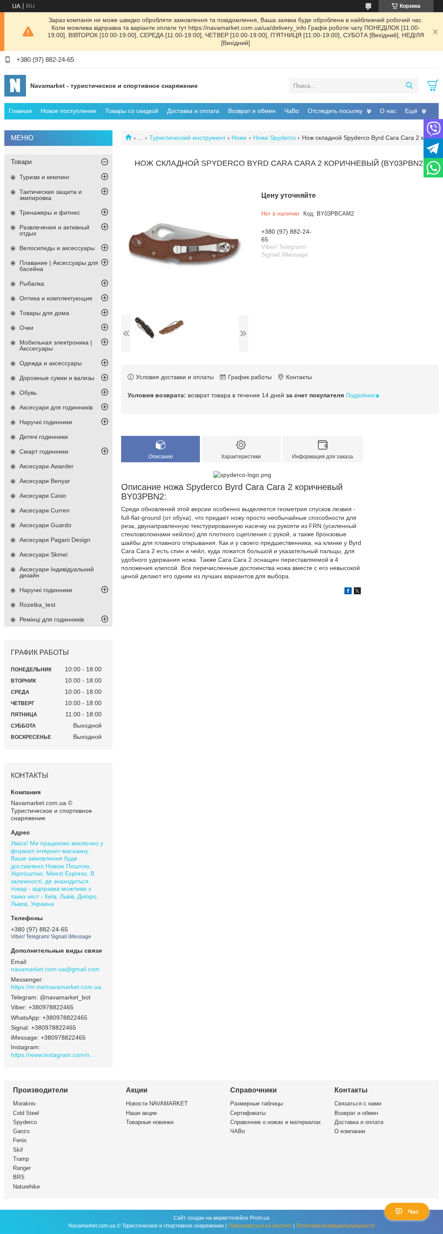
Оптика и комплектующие (56, 298)
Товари (21, 161)
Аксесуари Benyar (44, 480)
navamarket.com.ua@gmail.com (55, 969)
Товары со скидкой (131, 110)
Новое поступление (68, 110)
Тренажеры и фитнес (49, 212)
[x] (357, 592)
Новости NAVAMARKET (157, 1103)
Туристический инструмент (187, 137)
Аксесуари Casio (42, 495)
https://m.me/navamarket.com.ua (56, 986)
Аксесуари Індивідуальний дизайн (56, 572)
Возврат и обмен (252, 110)
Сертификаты (248, 1113)
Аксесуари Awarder (46, 466)
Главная (20, 110)
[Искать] (409, 85)
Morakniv (24, 1103)
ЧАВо (237, 1131)
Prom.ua (260, 1218)
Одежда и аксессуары (50, 363)
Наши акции (141, 1113)
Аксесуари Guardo (45, 525)
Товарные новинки (149, 1122)
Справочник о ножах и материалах (275, 1122)
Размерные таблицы (256, 1103)
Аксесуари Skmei (43, 554)
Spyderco (25, 1122)
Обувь (28, 392)
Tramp (21, 1159)
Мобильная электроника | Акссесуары (55, 345)
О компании (349, 1131)
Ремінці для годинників (51, 619)
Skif (18, 1150)
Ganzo (21, 1131)
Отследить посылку (335, 110)
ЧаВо (291, 110)
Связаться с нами (357, 1103)
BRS (19, 1177)
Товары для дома (44, 312)
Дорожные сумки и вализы (56, 377)
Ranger (22, 1168)
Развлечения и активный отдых (54, 230)
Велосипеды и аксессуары (57, 248)
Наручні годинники (45, 422)
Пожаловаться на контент (260, 1226)
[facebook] (348, 592)
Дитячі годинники (43, 436)
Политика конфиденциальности (335, 1226)
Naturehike (26, 1186)
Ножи (239, 137)
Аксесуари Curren (44, 510)
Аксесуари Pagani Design (54, 539)
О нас (388, 110)
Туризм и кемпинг (44, 177)
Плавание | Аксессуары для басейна (58, 265)
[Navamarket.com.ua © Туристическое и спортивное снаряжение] (15, 85)
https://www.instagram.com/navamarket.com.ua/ (54, 1054)
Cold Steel (26, 1113)
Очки (26, 327)
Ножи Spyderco (274, 137)
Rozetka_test (37, 604)
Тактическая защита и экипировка (50, 194)
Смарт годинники (43, 451)
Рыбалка (31, 283)
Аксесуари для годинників (56, 407)
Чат (413, 1211)
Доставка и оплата (193, 110)
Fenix (20, 1140)
